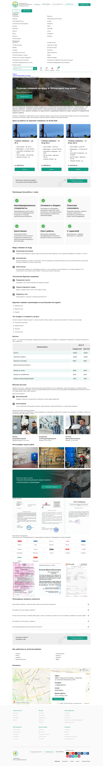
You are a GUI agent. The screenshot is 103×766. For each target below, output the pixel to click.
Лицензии (15, 18)
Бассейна (15, 715)
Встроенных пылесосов (44, 734)
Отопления (41, 713)
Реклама (14, 26)
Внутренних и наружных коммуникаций (73, 720)
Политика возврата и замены (20, 55)
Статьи (49, 31)
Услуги (16, 10)
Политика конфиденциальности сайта (22, 62)
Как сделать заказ (52, 47)
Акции (14, 33)
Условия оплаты (51, 42)
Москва (72, 761)
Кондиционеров (16, 732)
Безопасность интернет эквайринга (21, 57)
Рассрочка (50, 50)
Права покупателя (52, 52)
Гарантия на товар (52, 45)
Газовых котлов (16, 729)
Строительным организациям (20, 23)
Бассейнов (67, 715)
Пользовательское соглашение (20, 60)
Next (88, 427)
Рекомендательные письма (54, 18)
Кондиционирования (69, 722)
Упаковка (14, 50)
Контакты (14, 36)
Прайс (49, 26)
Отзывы (49, 21)
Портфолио (50, 33)
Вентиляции (41, 715)
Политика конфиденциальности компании (58, 62)
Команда (49, 36)
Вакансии (49, 16)
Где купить (15, 42)
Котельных (15, 713)
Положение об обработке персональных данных (60, 60)
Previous (15, 427)
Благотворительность (18, 21)
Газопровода (16, 717)
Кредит (49, 55)
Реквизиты (50, 23)
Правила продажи (52, 57)
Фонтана (15, 720)
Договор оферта (16, 65)
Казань (77, 761)
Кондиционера (42, 717)
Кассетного (41, 720)
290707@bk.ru (47, 4)
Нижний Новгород (86, 761)
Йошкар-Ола (65, 761)
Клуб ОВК (49, 28)
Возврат (14, 47)
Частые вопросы (16, 38)
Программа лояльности (18, 52)
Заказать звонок (84, 4)
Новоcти (14, 31)
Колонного (41, 722)
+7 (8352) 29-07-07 (69, 4)
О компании (15, 16)
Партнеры (15, 28)
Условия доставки (17, 45)
